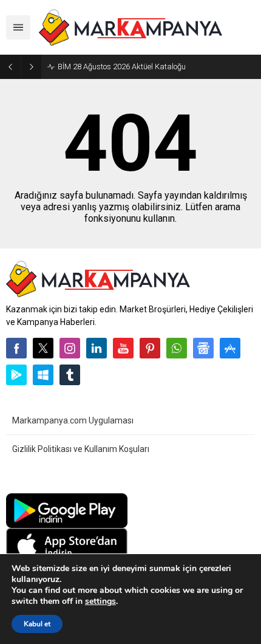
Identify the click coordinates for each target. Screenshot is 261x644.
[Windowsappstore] (43, 375)
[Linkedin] (96, 348)
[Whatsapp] (176, 348)
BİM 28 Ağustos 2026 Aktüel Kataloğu (122, 66)
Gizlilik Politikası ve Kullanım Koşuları (80, 449)
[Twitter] (43, 348)
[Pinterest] (150, 348)
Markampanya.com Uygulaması (73, 420)
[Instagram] (69, 348)
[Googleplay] (16, 375)
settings (100, 601)
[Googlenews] (203, 348)
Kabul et (37, 624)
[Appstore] (230, 348)
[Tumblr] (69, 375)
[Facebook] (16, 348)
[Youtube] (123, 348)
